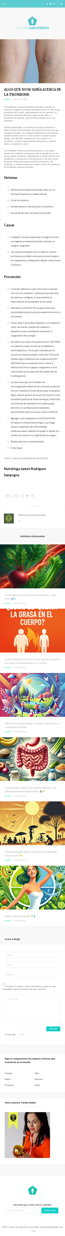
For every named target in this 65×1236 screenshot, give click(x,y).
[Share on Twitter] (27, 496)
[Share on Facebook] (22, 496)
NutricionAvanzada (31, 515)
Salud (7, 99)
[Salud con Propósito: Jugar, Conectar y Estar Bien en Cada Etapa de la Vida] (32, 695)
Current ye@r (11, 1034)
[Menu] (3, 4)
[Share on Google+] (32, 496)
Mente (7, 1079)
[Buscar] (61, 4)
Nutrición (39, 1079)
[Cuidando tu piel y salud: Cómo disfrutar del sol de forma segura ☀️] (32, 823)
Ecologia (8, 1073)
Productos (9, 1085)
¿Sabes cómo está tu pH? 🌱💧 (20, 916)
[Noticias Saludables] (32, 23)
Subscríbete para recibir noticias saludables (32, 1205)
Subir (33, 1231)
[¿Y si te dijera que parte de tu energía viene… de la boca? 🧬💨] (32, 566)
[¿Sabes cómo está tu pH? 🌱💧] (32, 888)
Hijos (37, 1073)
